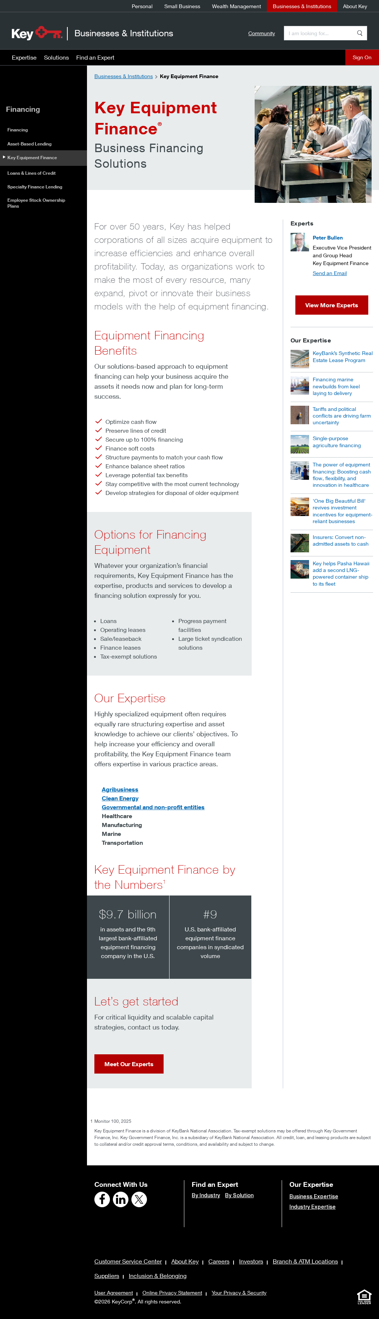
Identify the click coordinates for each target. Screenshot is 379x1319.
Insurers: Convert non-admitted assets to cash (341, 540)
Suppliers (106, 1275)
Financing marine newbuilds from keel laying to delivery (336, 386)
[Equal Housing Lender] (364, 1296)
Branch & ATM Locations (305, 1261)
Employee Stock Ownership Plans (36, 203)
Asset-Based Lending (29, 144)
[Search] (359, 33)
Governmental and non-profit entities (153, 807)
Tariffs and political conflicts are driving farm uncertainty (342, 415)
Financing (17, 130)
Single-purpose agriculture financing (337, 441)
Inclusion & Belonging (158, 1275)
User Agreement (113, 1292)
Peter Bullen (328, 237)
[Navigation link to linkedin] (120, 1199)
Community (261, 33)
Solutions (56, 57)
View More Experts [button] (331, 305)
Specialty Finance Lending (34, 187)
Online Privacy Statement (172, 1292)
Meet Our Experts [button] (129, 1064)
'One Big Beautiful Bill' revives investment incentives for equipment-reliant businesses (342, 511)
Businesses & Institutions (302, 6)
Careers (218, 1261)
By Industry (206, 1195)
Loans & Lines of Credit (31, 173)
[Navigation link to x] (139, 1199)
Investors (251, 1261)
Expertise (24, 57)
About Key (355, 6)
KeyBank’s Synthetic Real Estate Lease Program (343, 356)
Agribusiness (120, 789)
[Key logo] (37, 33)
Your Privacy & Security (239, 1292)
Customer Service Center (128, 1261)
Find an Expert (95, 57)
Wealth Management (236, 6)
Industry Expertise (312, 1207)
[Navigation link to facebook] (102, 1199)
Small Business (182, 6)
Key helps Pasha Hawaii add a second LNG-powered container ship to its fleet (341, 573)
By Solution (239, 1195)
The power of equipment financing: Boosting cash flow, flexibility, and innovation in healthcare (342, 474)
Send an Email (330, 273)
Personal (142, 6)
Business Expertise (313, 1196)
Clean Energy (120, 798)
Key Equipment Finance (32, 157)
